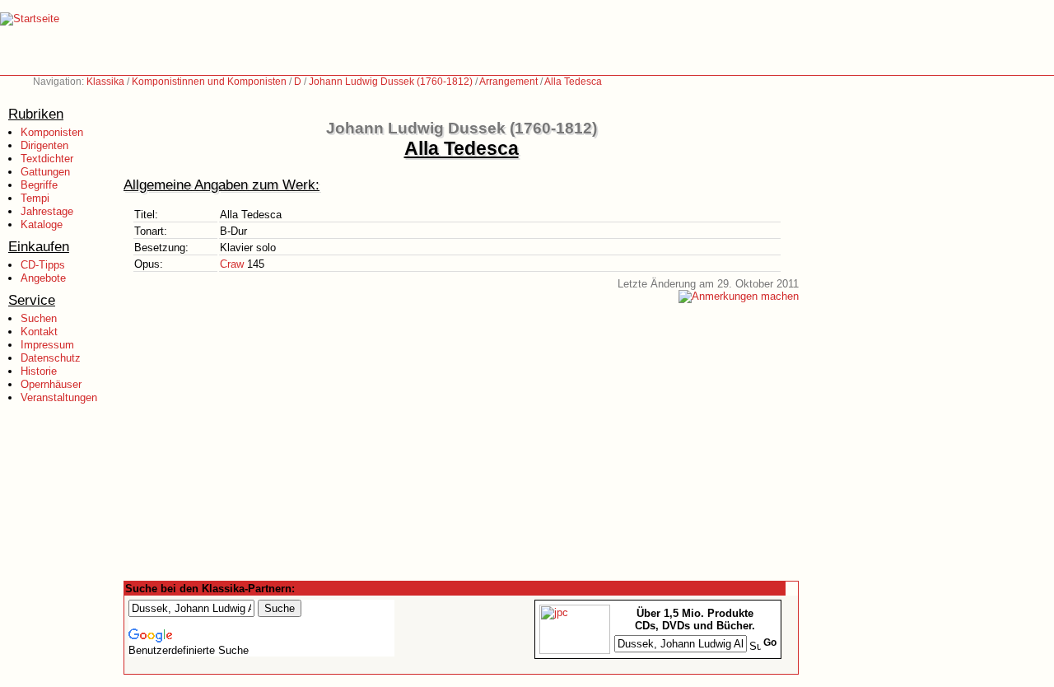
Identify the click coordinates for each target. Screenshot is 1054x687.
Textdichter (47, 158)
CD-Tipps (43, 265)
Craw (232, 264)
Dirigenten (44, 145)
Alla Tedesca (573, 81)
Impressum (47, 345)
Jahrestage (47, 211)
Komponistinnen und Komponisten (209, 81)
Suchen (39, 318)
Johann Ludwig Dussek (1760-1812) (391, 81)
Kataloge (42, 224)
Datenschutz (51, 358)
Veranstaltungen (59, 397)
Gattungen (45, 172)
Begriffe (39, 185)
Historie (39, 371)
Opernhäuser (51, 384)
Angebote (43, 278)
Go (770, 642)
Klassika (105, 81)
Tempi (35, 198)
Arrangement (508, 81)
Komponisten (52, 132)
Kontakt (39, 331)
